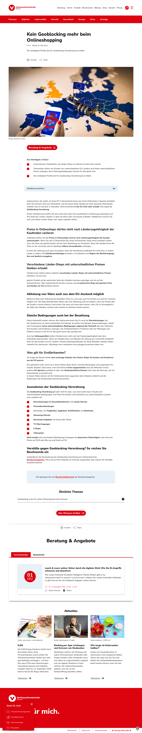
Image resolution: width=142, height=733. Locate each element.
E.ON (20, 645)
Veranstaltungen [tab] (21, 555)
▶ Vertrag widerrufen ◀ (121, 730)
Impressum (86, 730)
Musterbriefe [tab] (38, 555)
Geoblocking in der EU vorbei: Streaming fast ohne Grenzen (43, 499)
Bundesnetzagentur (35, 460)
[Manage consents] (137, 728)
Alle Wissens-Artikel (69, 513)
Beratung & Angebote (40, 147)
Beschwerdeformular (65, 477)
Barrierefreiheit (101, 730)
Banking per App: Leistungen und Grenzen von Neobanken (69, 646)
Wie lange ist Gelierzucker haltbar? (104, 646)
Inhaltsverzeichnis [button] (35, 188)
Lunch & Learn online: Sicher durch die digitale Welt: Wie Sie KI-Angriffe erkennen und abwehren (83, 569)
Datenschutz (72, 730)
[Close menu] (31, 704)
